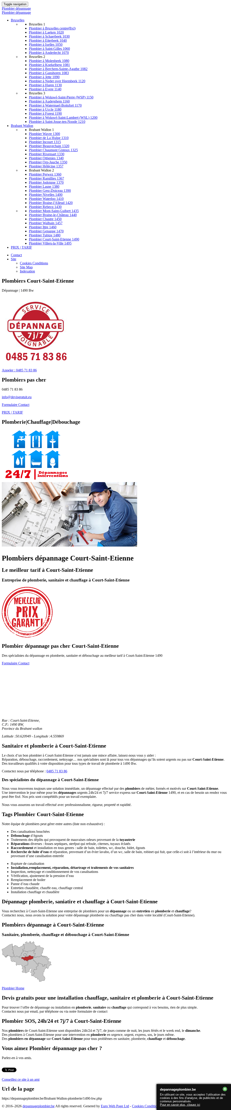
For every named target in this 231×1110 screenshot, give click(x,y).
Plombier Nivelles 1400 (45, 195)
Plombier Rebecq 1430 (45, 207)
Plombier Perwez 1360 (45, 174)
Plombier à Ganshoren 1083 (49, 73)
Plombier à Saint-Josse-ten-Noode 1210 (57, 122)
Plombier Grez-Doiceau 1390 (50, 190)
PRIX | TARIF (21, 247)
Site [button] (13, 259)
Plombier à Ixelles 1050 (45, 44)
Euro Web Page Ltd (115, 1106)
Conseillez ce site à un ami (20, 1079)
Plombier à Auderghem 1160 (49, 101)
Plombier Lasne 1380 (44, 186)
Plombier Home (13, 988)
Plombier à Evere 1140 (45, 89)
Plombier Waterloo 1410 (46, 199)
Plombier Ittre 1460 (42, 227)
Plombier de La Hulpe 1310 (49, 138)
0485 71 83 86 (56, 771)
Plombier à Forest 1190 (45, 113)
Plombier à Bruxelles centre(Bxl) (52, 28)
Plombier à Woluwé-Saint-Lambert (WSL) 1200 (63, 117)
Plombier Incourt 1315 (45, 142)
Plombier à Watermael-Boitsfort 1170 (55, 105)
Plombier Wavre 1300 (44, 134)
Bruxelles (17, 20)
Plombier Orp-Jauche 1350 (48, 162)
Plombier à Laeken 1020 (46, 32)
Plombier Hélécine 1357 (46, 166)
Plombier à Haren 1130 (45, 85)
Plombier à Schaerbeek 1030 (49, 36)
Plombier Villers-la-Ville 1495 (50, 243)
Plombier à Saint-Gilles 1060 (49, 48)
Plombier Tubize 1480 (44, 235)
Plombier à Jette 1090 (44, 77)
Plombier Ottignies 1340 (46, 158)
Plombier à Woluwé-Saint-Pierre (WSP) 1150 (61, 97)
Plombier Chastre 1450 (45, 219)
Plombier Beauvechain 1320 (49, 146)
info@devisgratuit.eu (17, 397)
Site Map (26, 267)
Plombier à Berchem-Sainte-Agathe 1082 (58, 69)
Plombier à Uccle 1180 (45, 109)
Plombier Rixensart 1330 (46, 154)
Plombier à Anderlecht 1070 (49, 53)
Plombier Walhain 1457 (45, 223)
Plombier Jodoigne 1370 (46, 182)
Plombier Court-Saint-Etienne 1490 (54, 239)
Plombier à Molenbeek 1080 (49, 61)
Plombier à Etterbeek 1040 (48, 40)
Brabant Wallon (22, 126)
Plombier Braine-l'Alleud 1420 (51, 203)
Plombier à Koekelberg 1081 (49, 65)
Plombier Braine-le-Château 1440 (53, 215)
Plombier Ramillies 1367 (46, 178)
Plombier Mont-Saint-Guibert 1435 (54, 211)
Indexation (27, 271)
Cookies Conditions (34, 263)
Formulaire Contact (15, 405)
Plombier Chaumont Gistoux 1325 (53, 150)
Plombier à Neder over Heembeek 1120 (57, 81)
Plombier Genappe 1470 (46, 231)
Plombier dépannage (16, 8)
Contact (16, 255)
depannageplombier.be (39, 1106)
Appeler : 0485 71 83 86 (19, 370)
